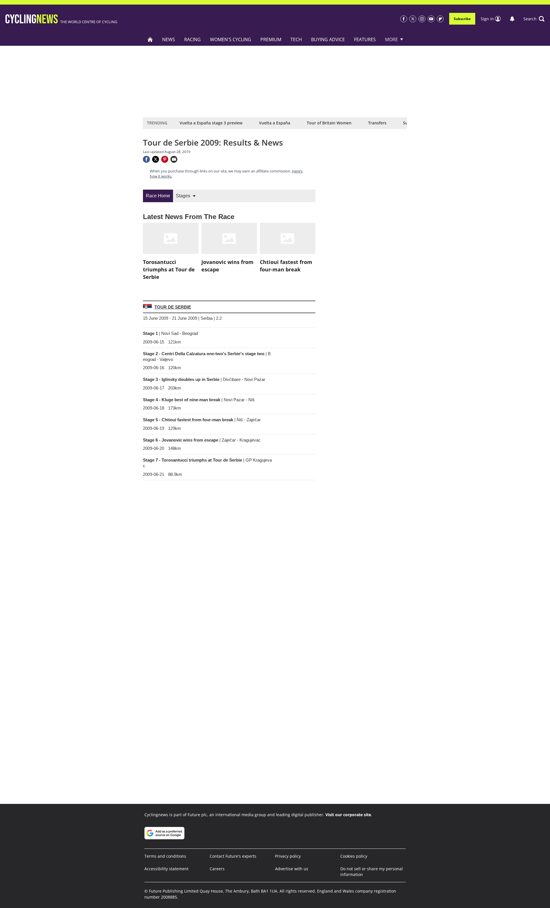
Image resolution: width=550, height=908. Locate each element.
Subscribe (462, 18)
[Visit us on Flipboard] (440, 18)
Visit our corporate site (348, 814)
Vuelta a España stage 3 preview (211, 123)
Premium (270, 39)
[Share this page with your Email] (173, 159)
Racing (192, 39)
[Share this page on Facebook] (146, 159)
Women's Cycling (230, 39)
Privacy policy (288, 856)
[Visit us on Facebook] (403, 18)
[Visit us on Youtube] (431, 18)
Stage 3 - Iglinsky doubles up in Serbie (204, 379)
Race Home (158, 195)
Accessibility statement (166, 868)
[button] (534, 19)
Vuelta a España (274, 123)
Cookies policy (353, 856)
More (391, 39)
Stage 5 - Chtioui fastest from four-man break (202, 419)
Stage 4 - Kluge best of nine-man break (199, 399)
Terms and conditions (165, 856)
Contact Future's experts (233, 856)
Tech (296, 39)
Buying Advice (328, 39)
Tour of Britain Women (329, 123)
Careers (217, 868)
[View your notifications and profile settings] (512, 19)
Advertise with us (291, 868)
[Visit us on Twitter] (412, 18)
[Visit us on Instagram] (422, 18)
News (168, 39)
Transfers (377, 123)
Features (365, 39)
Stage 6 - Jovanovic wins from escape (202, 440)
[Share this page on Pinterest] (164, 159)
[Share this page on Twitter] (155, 159)
